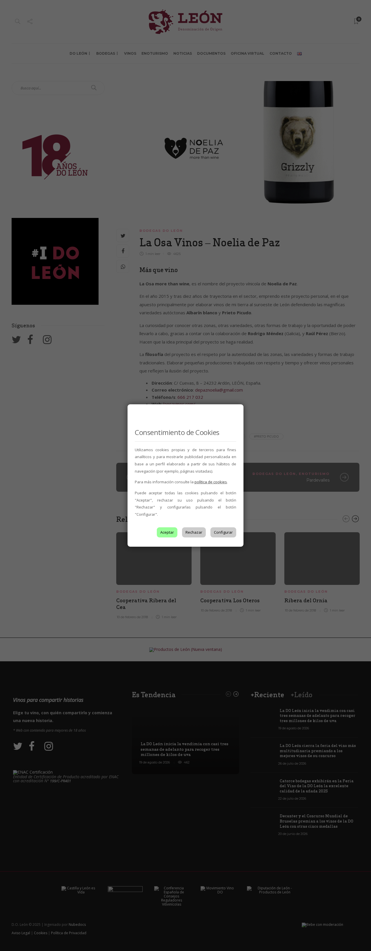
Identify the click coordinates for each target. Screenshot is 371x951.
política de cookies (210, 481)
